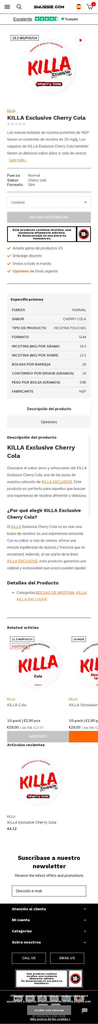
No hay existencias (49, 217)
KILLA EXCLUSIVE (57, 481)
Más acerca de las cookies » (50, 1019)
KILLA (11, 111)
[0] (89, 6)
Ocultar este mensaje (49, 1010)
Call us (29, 958)
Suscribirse (72, 891)
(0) (29, 124)
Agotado (38, 736)
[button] (7, 7)
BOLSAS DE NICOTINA (55, 592)
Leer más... (18, 160)
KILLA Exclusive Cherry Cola (31, 822)
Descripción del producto (49, 409)
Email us (67, 958)
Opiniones (49, 422)
